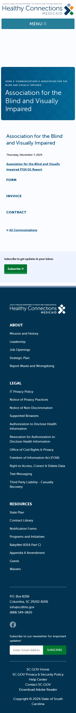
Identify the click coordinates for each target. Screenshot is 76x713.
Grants (14, 561)
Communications (27, 81)
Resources (21, 503)
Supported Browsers (24, 416)
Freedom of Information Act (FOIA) (34, 458)
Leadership (18, 342)
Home (8, 81)
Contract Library (21, 520)
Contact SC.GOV (38, 684)
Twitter (21, 624)
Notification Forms (23, 529)
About (16, 325)
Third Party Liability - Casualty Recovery (31, 484)
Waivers (15, 569)
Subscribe (14, 269)
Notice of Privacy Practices (29, 400)
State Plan (17, 512)
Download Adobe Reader (38, 689)
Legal (16, 383)
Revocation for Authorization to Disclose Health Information (32, 439)
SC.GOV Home (38, 669)
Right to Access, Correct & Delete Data (37, 466)
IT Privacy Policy (21, 392)
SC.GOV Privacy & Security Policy (38, 674)
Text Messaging (21, 474)
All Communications (23, 230)
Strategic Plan (20, 358)
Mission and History (24, 333)
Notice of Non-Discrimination (31, 408)
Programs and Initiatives (27, 537)
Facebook (13, 624)
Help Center (38, 679)
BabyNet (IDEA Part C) (25, 545)
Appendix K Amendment (27, 553)
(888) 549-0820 (21, 612)
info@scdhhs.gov (22, 607)
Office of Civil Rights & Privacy (32, 450)
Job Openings (20, 350)
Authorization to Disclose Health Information (33, 426)
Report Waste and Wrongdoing (32, 366)
